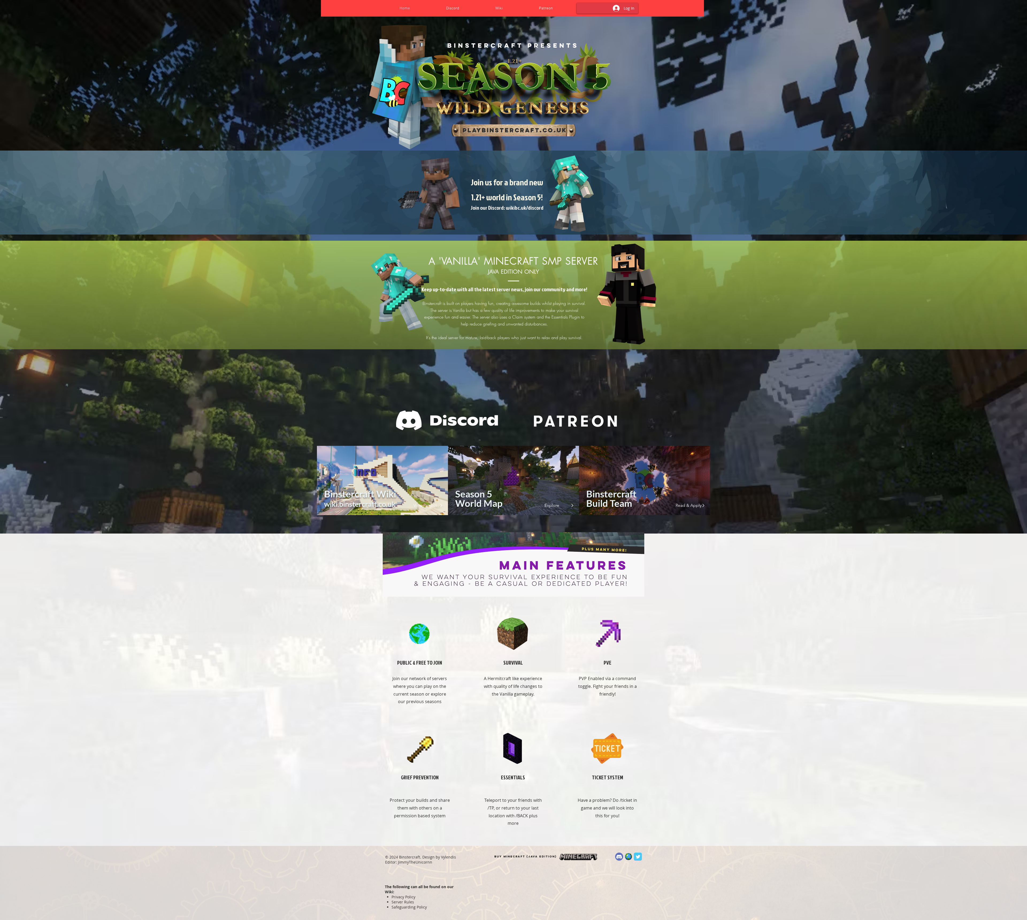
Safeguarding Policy (409, 907)
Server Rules (403, 901)
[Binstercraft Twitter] (638, 857)
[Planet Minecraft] (628, 857)
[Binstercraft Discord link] (619, 857)
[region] (513, 130)
